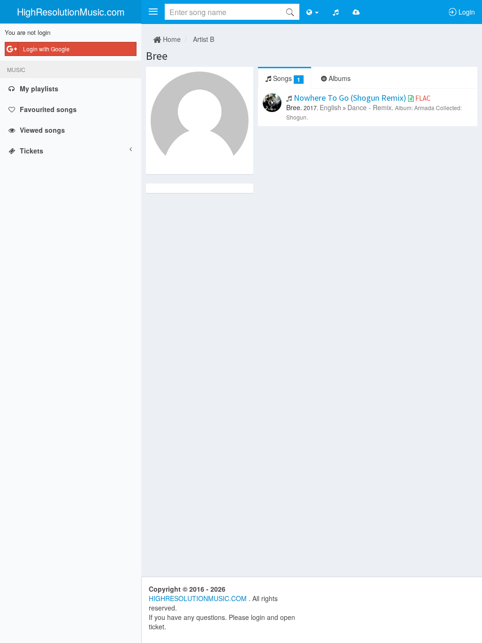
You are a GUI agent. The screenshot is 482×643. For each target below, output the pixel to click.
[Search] (290, 12)
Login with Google (46, 49)
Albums (339, 78)
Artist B (203, 39)
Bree (157, 55)
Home (171, 39)
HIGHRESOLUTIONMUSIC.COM (199, 598)
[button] (153, 12)
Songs (285, 78)
